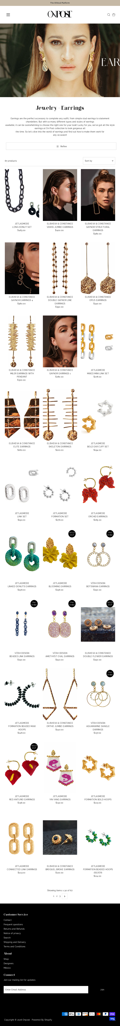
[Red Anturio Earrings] (22, 767)
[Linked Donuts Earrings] (22, 554)
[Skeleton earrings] (60, 415)
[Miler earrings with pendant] (22, 341)
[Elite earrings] (22, 415)
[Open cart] (113, 14)
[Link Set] (22, 484)
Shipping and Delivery (15, 942)
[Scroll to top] (114, 1020)
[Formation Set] (60, 484)
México (7, 968)
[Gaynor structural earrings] (98, 195)
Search (7, 938)
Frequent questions (13, 924)
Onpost (26, 1020)
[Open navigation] (17, 14)
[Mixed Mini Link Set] (98, 341)
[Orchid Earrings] (98, 484)
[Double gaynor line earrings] (60, 268)
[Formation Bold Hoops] (98, 767)
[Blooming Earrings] (60, 554)
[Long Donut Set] (22, 195)
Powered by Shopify (42, 1020)
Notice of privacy (12, 933)
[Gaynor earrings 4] (22, 268)
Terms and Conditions (14, 946)
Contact (8, 920)
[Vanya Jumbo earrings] (60, 195)
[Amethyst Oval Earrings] (60, 624)
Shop (6, 959)
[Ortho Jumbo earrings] (60, 694)
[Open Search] (108, 14)
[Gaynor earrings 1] (60, 341)
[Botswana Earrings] (98, 554)
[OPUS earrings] (98, 268)
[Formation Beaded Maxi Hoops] (22, 694)
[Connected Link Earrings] (22, 837)
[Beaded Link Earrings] (22, 624)
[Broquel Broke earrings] (60, 837)
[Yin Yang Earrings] (60, 767)
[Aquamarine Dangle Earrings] (98, 694)
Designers (9, 963)
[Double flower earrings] (98, 624)
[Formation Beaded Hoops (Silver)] (98, 837)
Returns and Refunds (14, 929)
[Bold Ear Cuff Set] (98, 415)
